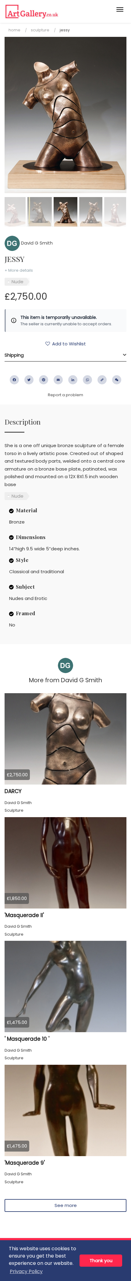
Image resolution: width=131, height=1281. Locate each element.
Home (14, 30)
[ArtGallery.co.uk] (52, 11)
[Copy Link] (102, 379)
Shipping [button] (14, 355)
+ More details (19, 270)
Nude (17, 281)
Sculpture (40, 30)
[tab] (65, 355)
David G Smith (36, 243)
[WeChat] (117, 379)
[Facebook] (14, 379)
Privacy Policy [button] (26, 1271)
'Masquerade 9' (25, 1162)
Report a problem (65, 395)
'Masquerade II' (24, 915)
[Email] (58, 379)
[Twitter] (29, 379)
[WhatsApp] (87, 379)
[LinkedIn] (73, 379)
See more (66, 1205)
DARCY (13, 791)
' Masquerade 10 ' (27, 1039)
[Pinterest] (43, 379)
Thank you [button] (101, 1261)
